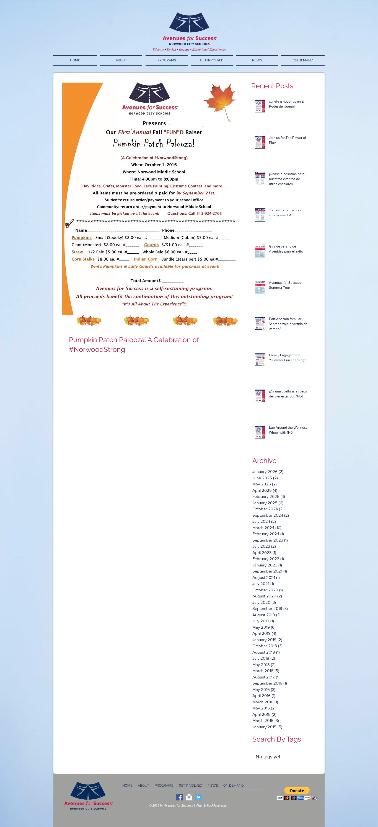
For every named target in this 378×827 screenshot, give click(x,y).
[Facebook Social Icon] (179, 797)
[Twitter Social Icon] (198, 797)
